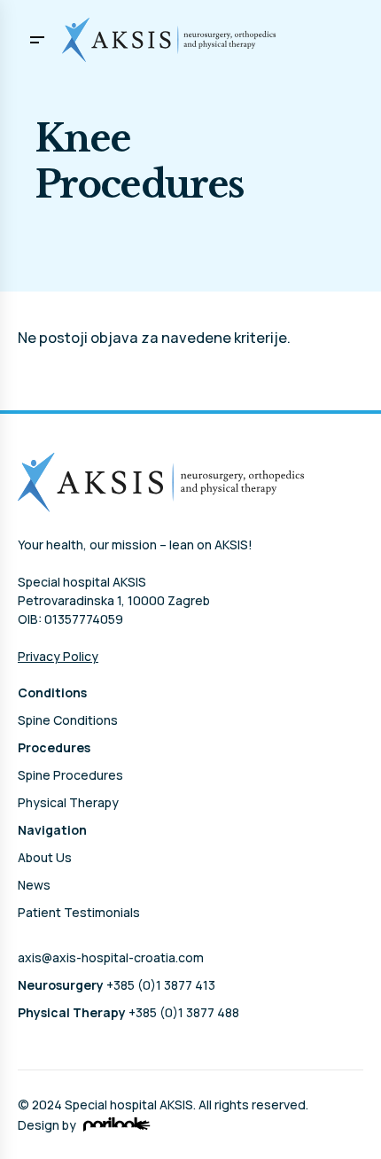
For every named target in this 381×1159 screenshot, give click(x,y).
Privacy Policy (58, 656)
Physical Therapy (68, 802)
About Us (45, 857)
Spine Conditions (68, 720)
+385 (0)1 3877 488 (128, 1012)
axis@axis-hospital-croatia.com (111, 957)
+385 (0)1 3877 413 (116, 984)
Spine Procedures (70, 774)
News (34, 884)
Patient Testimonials (79, 912)
